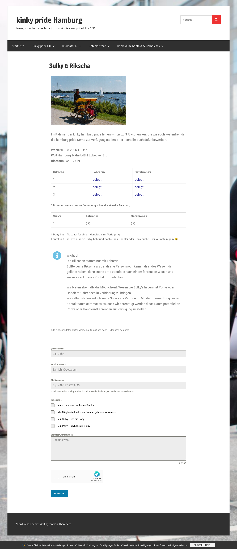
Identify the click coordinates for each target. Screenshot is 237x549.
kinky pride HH (42, 46)
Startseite (18, 46)
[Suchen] (216, 19)
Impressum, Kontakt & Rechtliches (138, 46)
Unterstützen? (97, 46)
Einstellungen (202, 545)
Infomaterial (69, 46)
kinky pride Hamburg (49, 20)
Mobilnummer (57, 380)
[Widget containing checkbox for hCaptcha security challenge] (77, 476)
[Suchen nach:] (196, 19)
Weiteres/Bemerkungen (62, 434)
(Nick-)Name (57, 348)
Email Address (58, 364)
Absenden (59, 493)
